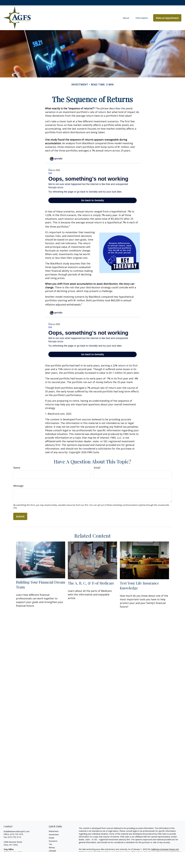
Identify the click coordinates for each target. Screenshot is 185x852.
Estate (51, 837)
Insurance (53, 841)
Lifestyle (52, 850)
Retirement (54, 831)
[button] (126, 18)
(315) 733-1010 (16, 834)
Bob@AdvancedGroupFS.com (17, 831)
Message (18, 485)
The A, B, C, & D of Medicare (91, 583)
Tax (50, 844)
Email (97, 467)
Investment (54, 834)
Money (52, 847)
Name (16, 467)
